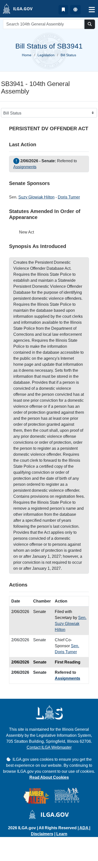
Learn (61, 834)
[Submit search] (89, 24)
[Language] (75, 9)
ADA (84, 828)
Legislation (46, 55)
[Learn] (63, 9)
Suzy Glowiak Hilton (36, 197)
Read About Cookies (49, 777)
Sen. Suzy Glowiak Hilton (70, 624)
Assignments (24, 167)
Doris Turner (69, 197)
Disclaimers (42, 834)
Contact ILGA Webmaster (49, 747)
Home (26, 55)
